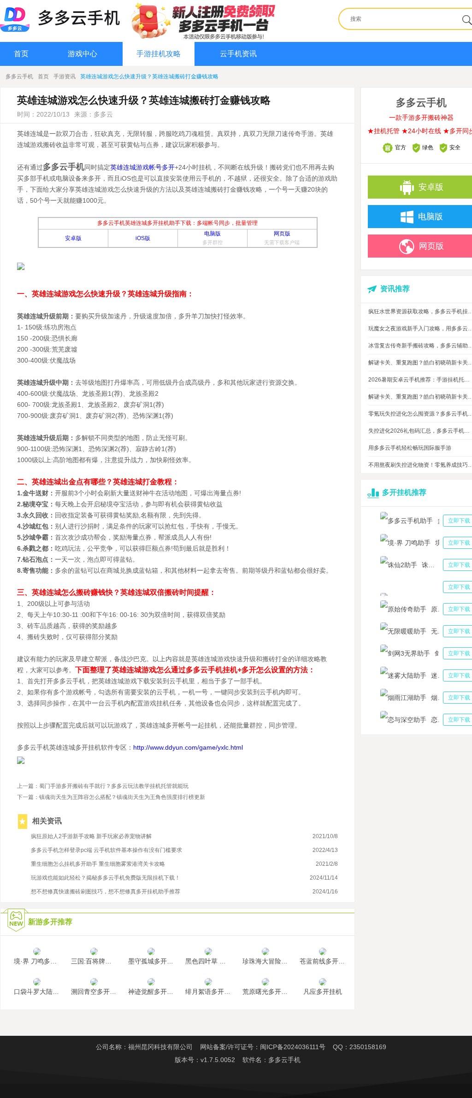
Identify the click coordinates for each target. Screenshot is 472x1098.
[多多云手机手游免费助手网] (60, 17)
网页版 (282, 233)
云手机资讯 (238, 54)
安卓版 (73, 238)
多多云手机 (19, 76)
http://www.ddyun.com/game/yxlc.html (188, 747)
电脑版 (212, 233)
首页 (21, 54)
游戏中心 (82, 54)
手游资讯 (64, 76)
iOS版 (143, 238)
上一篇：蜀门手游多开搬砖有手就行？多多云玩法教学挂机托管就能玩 (103, 786)
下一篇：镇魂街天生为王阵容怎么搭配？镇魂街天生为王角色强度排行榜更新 (111, 797)
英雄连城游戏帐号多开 (142, 167)
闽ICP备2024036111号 (292, 1047)
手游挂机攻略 (158, 54)
